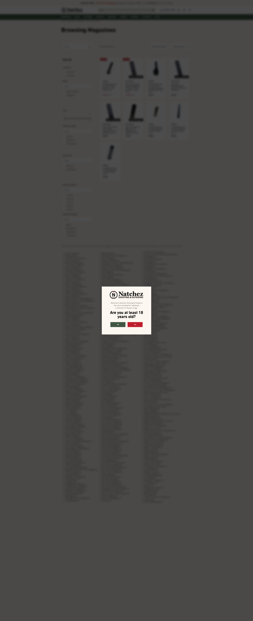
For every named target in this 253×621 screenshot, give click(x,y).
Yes (118, 324)
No (135, 324)
